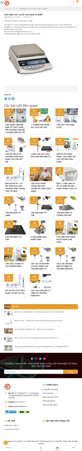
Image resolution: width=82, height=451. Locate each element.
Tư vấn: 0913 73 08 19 (12, 429)
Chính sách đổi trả (49, 401)
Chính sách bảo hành (50, 405)
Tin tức (16, 9)
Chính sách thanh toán (50, 397)
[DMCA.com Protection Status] (23, 412)
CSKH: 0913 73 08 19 (11, 425)
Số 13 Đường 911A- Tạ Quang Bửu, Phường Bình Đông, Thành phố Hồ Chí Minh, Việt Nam (23, 395)
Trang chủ (8, 9)
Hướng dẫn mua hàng (50, 389)
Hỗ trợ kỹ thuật (48, 393)
